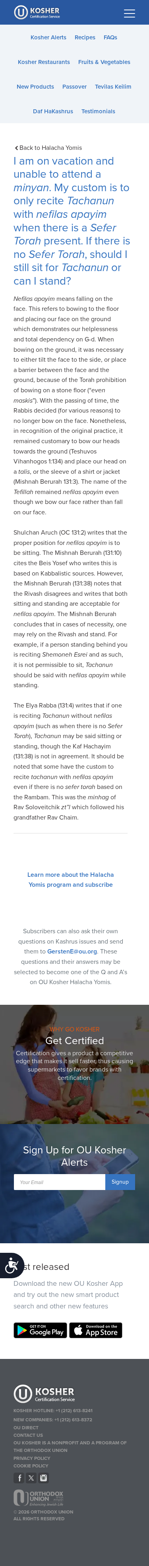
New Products (35, 86)
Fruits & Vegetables (104, 62)
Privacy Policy (32, 1458)
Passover (74, 86)
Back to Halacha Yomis (50, 148)
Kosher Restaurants (44, 62)
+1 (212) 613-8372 (73, 1420)
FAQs (110, 37)
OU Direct (26, 1427)
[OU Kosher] (75, 1395)
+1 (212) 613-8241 (74, 1410)
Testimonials (98, 111)
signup (120, 1181)
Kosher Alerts (48, 37)
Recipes (85, 37)
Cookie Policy (31, 1466)
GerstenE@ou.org (72, 951)
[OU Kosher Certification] (38, 12)
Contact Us (28, 1435)
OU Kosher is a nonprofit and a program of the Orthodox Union (70, 1446)
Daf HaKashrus (53, 111)
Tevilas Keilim (113, 86)
